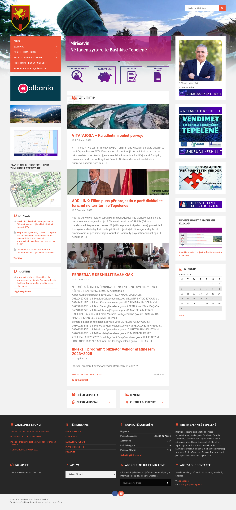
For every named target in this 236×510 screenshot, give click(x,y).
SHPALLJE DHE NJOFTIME (28, 57)
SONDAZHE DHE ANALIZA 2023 (88, 374)
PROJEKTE (70, 452)
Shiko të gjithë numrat (131, 455)
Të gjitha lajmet (80, 380)
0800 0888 (184, 481)
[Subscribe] (167, 483)
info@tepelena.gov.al (191, 484)
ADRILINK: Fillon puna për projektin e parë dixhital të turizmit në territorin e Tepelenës (117, 203)
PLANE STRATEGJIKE (75, 446)
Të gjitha (18, 258)
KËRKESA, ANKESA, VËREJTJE (30, 68)
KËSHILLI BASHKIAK (25, 52)
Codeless (180, 458)
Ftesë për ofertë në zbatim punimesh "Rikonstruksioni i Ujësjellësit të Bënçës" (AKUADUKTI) (36, 224)
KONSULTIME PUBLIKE (75, 441)
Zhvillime (87, 97)
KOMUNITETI (71, 436)
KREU (17, 40)
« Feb (181, 315)
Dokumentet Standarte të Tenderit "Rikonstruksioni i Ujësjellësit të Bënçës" (36, 251)
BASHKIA (19, 46)
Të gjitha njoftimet (22, 291)
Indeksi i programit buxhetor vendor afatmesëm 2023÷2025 (33, 443)
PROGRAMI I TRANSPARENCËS (30, 63)
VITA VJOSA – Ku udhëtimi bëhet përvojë (107, 135)
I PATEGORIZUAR (73, 431)
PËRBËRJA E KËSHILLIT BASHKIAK (102, 274)
